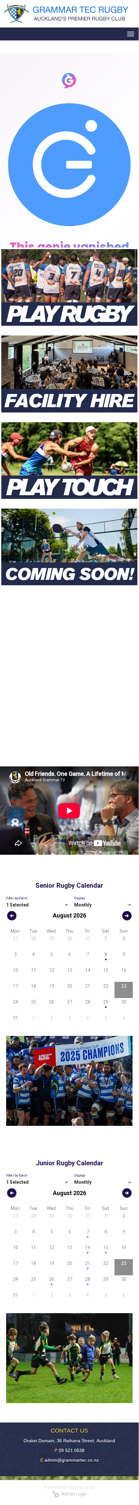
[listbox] (37, 905)
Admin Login (73, 1494)
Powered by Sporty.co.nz (69, 1487)
